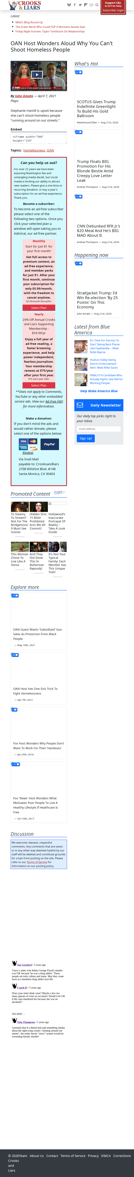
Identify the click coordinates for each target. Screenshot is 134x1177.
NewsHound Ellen (87, 122)
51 (77, 263)
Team (23, 1156)
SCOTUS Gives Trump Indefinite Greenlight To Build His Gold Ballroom (96, 108)
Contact (52, 1156)
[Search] (97, 5)
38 (13, 654)
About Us (37, 1156)
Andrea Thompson (87, 186)
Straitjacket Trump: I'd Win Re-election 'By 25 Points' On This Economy (97, 300)
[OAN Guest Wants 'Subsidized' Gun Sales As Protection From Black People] (39, 608)
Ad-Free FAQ (54, 401)
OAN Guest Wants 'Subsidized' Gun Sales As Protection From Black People (37, 634)
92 (77, 72)
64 (77, 132)
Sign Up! (86, 438)
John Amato (24, 96)
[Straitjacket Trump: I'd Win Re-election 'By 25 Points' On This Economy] (99, 274)
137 (14, 764)
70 (13, 595)
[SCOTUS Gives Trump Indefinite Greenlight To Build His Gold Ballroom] (99, 83)
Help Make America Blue (99, 391)
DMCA (106, 1156)
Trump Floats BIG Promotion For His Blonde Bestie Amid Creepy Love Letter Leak (95, 171)
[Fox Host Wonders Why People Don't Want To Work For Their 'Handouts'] (39, 722)
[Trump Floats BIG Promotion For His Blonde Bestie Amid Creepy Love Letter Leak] (99, 143)
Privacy (93, 1156)
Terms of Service (37, 862)
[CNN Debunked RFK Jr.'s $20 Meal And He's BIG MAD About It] (99, 207)
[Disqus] (39, 1000)
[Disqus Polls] (39, 913)
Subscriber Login (113, 10)
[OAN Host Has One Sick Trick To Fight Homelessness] (39, 668)
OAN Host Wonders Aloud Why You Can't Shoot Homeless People (62, 46)
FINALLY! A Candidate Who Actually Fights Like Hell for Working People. (106, 379)
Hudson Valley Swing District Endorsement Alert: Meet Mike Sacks (104, 363)
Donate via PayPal (50, 444)
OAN (50, 150)
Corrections (122, 1156)
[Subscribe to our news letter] (91, 5)
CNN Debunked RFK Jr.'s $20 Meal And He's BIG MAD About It (98, 230)
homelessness (34, 150)
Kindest (28, 452)
